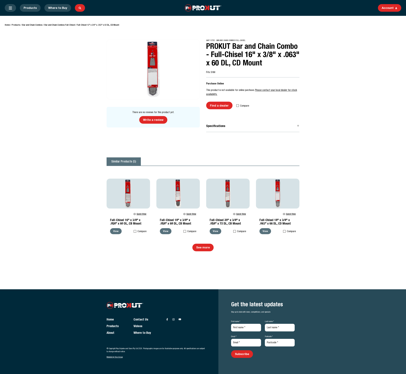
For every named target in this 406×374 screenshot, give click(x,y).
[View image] (153, 69)
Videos (138, 326)
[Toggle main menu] (10, 8)
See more (203, 247)
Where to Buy (57, 8)
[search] (80, 8)
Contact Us (141, 319)
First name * (235, 322)
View (115, 231)
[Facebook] (167, 319)
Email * (234, 337)
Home (7, 25)
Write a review (153, 120)
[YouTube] (180, 319)
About (110, 333)
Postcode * (269, 337)
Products (30, 8)
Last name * (269, 322)
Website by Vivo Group (115, 357)
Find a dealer (219, 106)
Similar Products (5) (123, 161)
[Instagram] (173, 319)
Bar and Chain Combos (32, 25)
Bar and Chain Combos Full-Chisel (59, 25)
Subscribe (242, 354)
